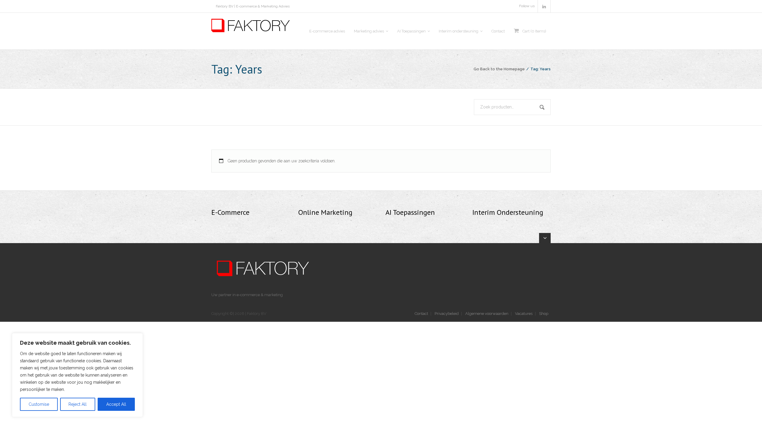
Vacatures (524, 313)
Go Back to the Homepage (499, 69)
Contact (421, 313)
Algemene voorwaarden (486, 313)
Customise (39, 404)
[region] (77, 375)
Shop (543, 313)
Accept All (116, 404)
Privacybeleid (447, 313)
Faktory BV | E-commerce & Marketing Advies (253, 6)
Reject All (77, 404)
